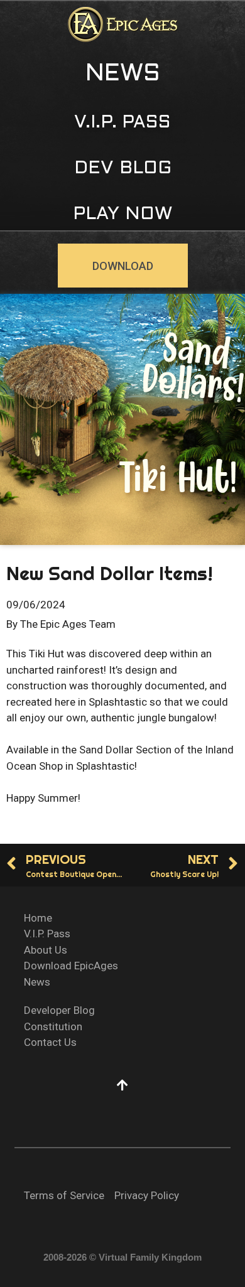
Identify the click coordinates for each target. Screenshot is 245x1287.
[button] (122, 74)
